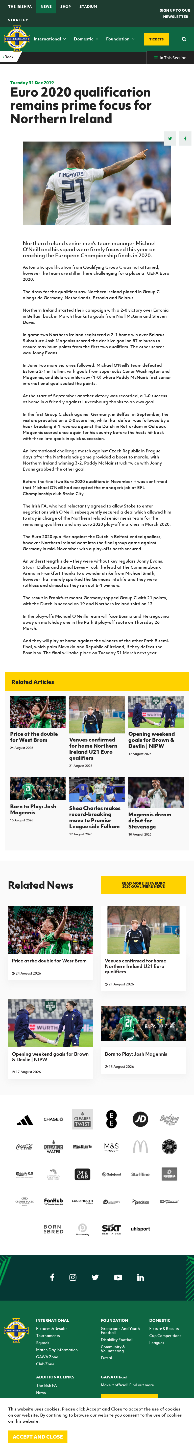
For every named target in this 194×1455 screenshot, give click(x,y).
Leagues (156, 1342)
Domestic (84, 39)
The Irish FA (20, 6)
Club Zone (45, 1363)
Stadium (88, 6)
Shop (65, 6)
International (48, 39)
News (46, 6)
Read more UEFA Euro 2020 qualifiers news (143, 885)
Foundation (118, 39)
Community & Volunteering (113, 1348)
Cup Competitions (165, 1335)
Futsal (106, 1357)
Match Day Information (57, 1349)
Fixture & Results (164, 1328)
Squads (42, 1342)
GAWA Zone (47, 1356)
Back (8, 56)
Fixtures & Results (51, 1328)
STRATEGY (18, 19)
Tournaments (48, 1335)
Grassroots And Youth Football (120, 1330)
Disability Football (117, 1339)
